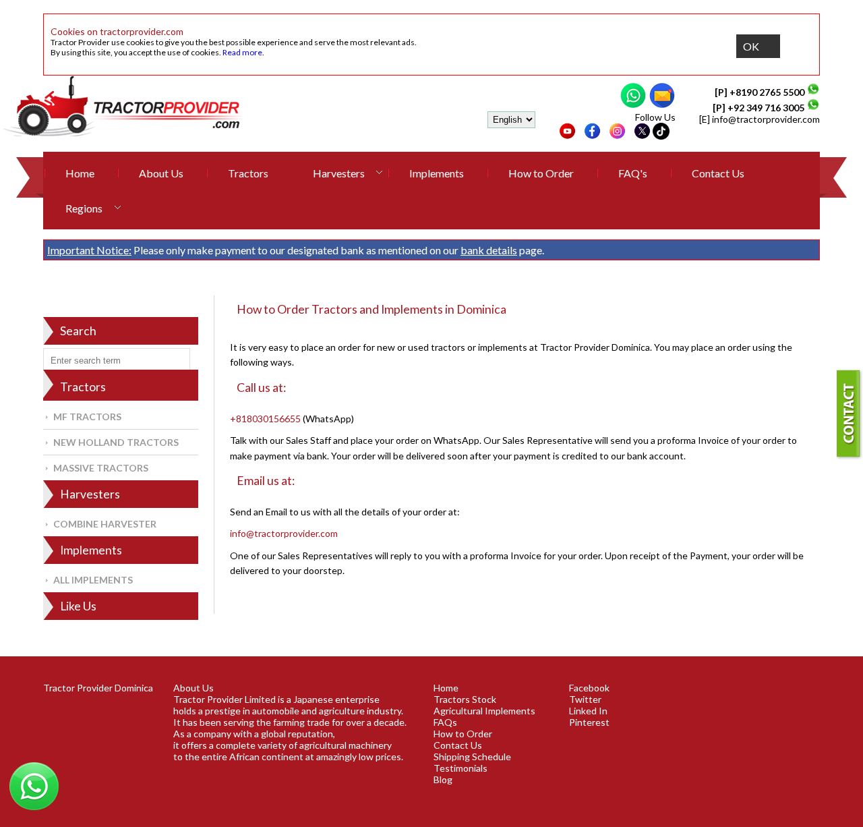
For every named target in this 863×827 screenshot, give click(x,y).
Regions (83, 208)
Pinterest (589, 722)
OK (751, 46)
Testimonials (460, 768)
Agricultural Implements (484, 710)
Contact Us (718, 173)
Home (79, 173)
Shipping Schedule (472, 756)
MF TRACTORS (87, 416)
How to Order (541, 173)
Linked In (588, 710)
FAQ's (632, 173)
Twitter (585, 699)
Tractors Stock (465, 699)
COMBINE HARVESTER (104, 524)
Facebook (589, 687)
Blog (443, 779)
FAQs (445, 722)
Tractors (248, 173)
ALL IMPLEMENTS (93, 580)
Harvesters (339, 173)
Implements (436, 173)
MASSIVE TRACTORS (100, 468)
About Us (161, 173)
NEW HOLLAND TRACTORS (116, 442)
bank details (488, 250)
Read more (242, 52)
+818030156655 (265, 418)
